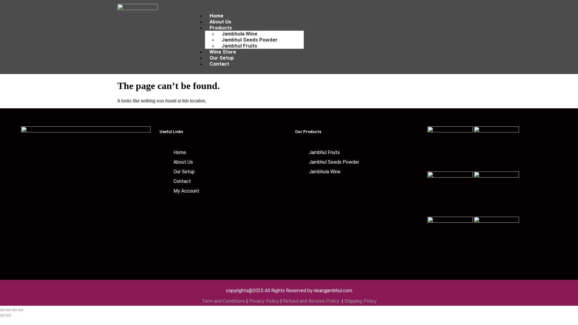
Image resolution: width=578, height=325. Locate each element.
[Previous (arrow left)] (2, 315)
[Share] (14, 310)
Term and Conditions (223, 301)
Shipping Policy (360, 301)
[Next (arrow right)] (8, 315)
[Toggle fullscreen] (8, 310)
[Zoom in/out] (2, 310)
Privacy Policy (264, 301)
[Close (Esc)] (20, 310)
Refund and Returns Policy (311, 301)
